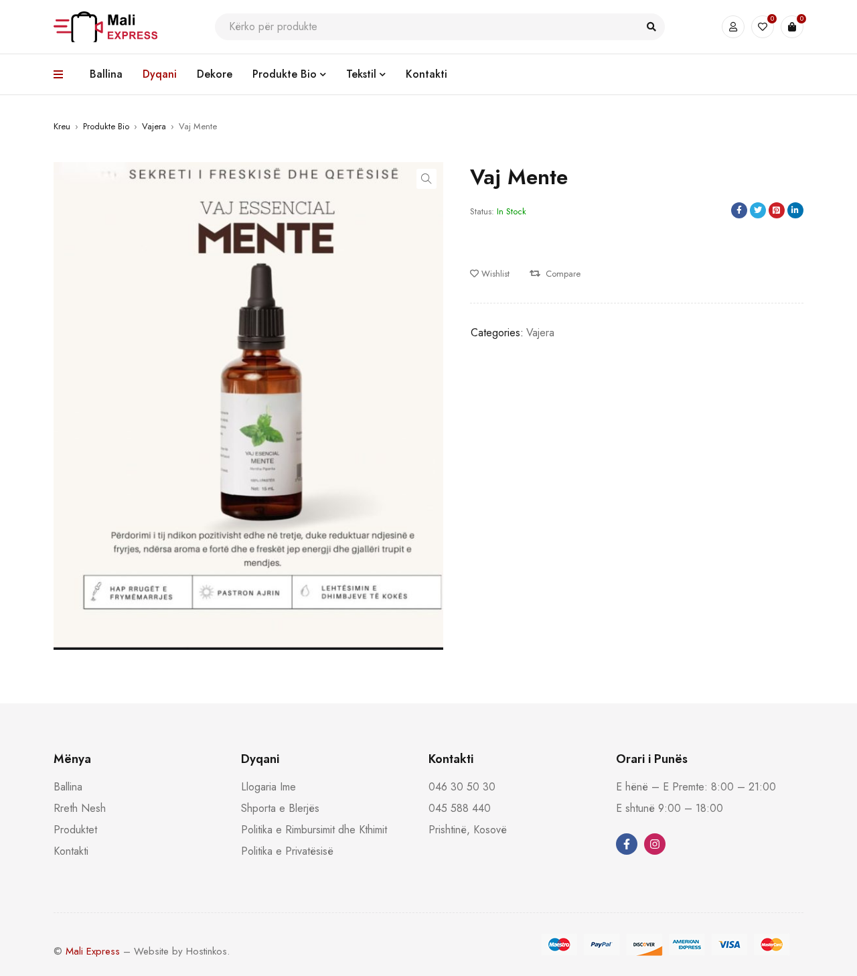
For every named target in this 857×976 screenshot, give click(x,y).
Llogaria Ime (268, 786)
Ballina (68, 786)
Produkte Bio (106, 126)
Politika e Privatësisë (287, 851)
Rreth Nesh (80, 808)
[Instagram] (655, 844)
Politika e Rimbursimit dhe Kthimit (314, 829)
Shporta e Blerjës (280, 808)
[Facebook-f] (626, 844)
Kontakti (71, 851)
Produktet (75, 829)
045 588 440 (459, 808)
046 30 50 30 (461, 786)
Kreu (62, 126)
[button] (426, 179)
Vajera (154, 126)
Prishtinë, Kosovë (467, 829)
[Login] (733, 26)
